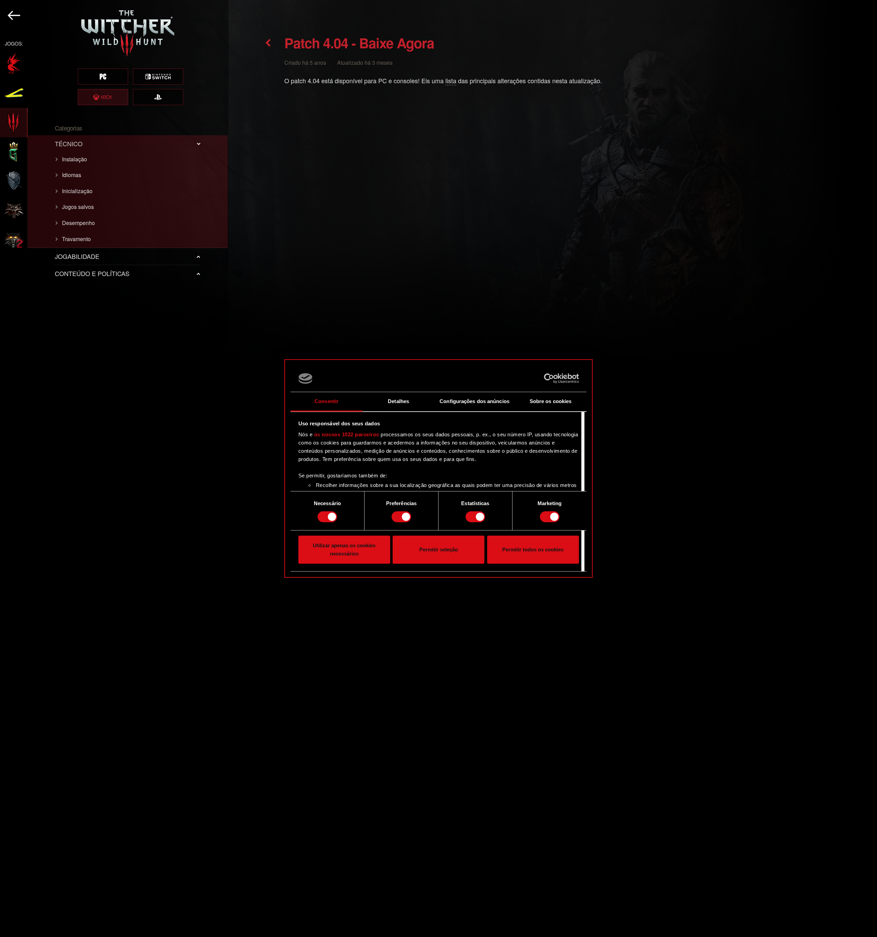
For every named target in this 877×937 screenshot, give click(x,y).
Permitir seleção (438, 549)
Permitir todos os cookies (533, 549)
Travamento (76, 239)
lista (450, 80)
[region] (114, 468)
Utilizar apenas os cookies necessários (344, 549)
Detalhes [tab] (398, 401)
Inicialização (77, 191)
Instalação (74, 159)
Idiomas (71, 175)
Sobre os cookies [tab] (551, 401)
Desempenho (78, 223)
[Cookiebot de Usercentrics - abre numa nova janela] (549, 378)
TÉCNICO (69, 143)
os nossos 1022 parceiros (346, 434)
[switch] (401, 516)
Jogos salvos (78, 207)
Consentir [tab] (326, 401)
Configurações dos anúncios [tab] (474, 401)
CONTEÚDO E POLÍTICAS (92, 273)
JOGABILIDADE (77, 256)
